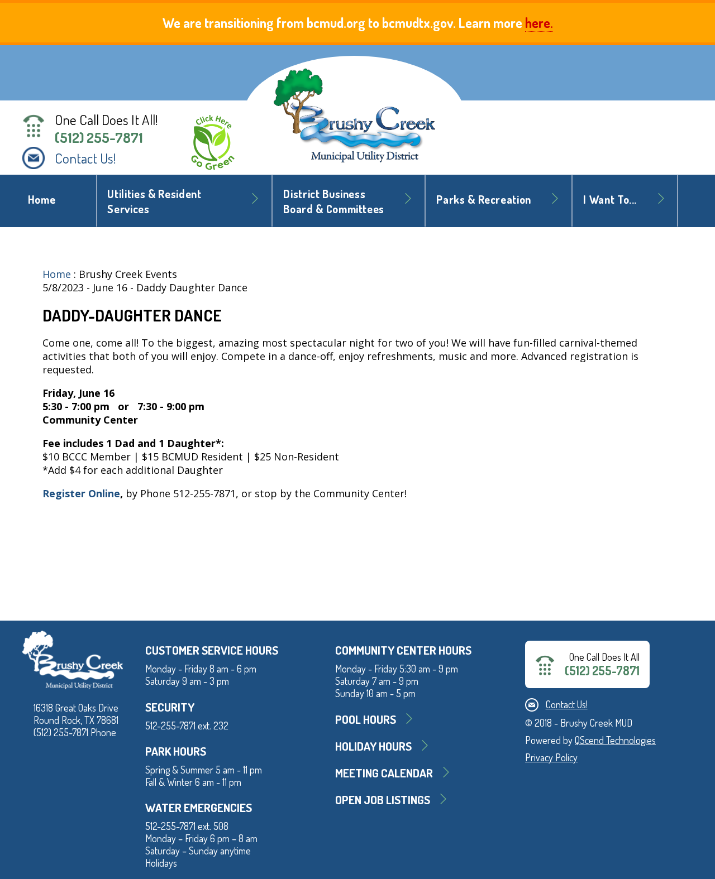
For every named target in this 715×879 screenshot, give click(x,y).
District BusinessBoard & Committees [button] (333, 201)
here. (539, 22)
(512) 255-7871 (99, 137)
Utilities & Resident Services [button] (154, 201)
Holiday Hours (373, 745)
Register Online (81, 493)
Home (42, 199)
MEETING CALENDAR (384, 772)
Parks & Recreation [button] (483, 199)
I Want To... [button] (610, 199)
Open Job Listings (382, 799)
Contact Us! (85, 158)
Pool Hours (365, 719)
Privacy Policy (551, 757)
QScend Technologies (615, 740)
